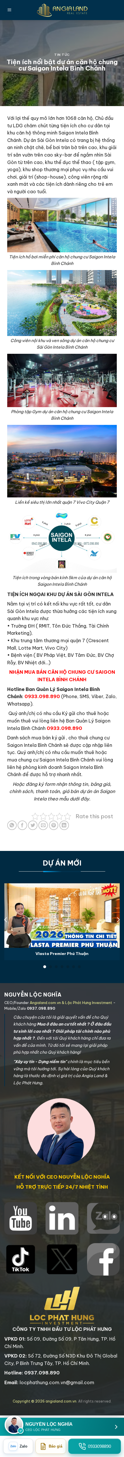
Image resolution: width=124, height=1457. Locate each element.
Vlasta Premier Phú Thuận (62, 953)
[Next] (117, 920)
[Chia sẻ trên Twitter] (32, 825)
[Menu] (9, 10)
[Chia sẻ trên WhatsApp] (12, 825)
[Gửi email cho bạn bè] (43, 825)
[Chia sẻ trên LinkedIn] (64, 825)
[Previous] (6, 920)
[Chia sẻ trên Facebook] (22, 825)
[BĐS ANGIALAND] (62, 10)
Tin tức (62, 55)
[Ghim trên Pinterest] (54, 825)
